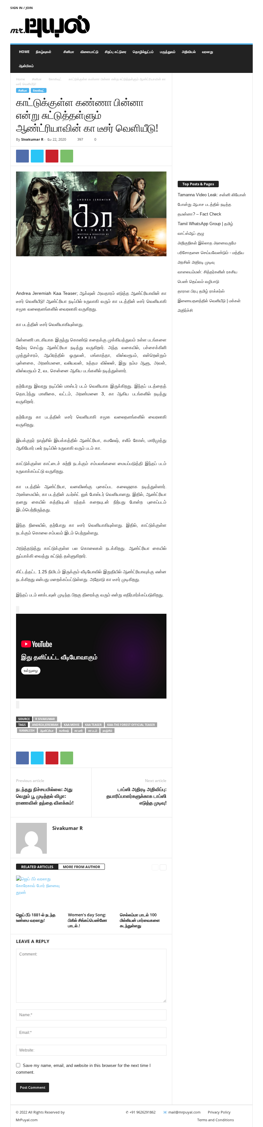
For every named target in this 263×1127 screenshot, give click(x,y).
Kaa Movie (72, 725)
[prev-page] (155, 867)
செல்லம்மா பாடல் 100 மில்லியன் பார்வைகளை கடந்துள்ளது (140, 920)
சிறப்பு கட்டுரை (115, 51)
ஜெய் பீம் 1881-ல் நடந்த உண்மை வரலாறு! (35, 917)
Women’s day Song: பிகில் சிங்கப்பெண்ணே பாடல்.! (87, 920)
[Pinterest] (52, 156)
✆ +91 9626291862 (141, 1112)
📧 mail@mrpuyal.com (181, 1112)
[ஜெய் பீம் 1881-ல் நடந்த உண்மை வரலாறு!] (39, 893)
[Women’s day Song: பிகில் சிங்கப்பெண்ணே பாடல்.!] (91, 893)
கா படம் (92, 730)
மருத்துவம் (167, 51)
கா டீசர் (78, 730)
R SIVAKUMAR (45, 719)
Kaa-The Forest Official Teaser (131, 725)
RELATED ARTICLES (37, 866)
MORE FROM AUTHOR (81, 866)
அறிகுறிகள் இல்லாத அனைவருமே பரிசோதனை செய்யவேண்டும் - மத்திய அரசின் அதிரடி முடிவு (211, 253)
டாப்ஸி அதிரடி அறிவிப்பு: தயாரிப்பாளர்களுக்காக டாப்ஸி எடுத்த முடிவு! (136, 796)
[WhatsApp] (66, 156)
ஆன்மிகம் (26, 65)
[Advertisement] (171, 26)
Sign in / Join (21, 7)
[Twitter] (37, 156)
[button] (243, 59)
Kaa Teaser (93, 725)
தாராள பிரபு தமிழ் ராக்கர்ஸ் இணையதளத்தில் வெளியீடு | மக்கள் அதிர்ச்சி (209, 301)
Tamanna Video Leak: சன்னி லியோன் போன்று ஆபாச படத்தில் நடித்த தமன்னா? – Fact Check (212, 204)
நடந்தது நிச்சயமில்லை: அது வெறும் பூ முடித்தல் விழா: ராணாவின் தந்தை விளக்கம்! (44, 796)
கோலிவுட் (55, 79)
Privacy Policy (219, 1112)
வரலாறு (207, 51)
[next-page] (163, 867)
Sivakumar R (32, 139)
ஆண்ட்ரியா (47, 730)
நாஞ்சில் (107, 730)
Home (24, 51)
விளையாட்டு (89, 51)
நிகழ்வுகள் (43, 51)
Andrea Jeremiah (45, 725)
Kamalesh (27, 730)
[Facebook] (22, 156)
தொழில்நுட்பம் (143, 51)
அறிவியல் (189, 51)
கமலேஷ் (64, 730)
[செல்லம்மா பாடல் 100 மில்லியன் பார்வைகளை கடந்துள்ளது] (143, 893)
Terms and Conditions (215, 1119)
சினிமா (69, 51)
